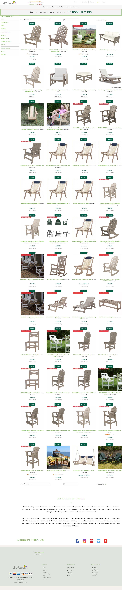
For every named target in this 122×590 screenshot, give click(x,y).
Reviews (68, 575)
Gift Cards (44, 570)
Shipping (44, 575)
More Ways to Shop (75, 6)
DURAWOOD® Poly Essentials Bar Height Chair (109, 430)
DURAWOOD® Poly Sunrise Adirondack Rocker (31, 279)
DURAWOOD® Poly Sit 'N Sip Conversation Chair (32, 165)
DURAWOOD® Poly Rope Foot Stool (107, 165)
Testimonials (69, 572)
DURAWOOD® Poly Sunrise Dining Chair (108, 354)
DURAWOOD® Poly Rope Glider (81, 203)
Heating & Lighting (95, 569)
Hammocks (45, 6)
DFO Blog (69, 569)
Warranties (45, 578)
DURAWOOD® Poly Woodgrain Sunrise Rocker (32, 317)
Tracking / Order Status (47, 577)
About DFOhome (70, 567)
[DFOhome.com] (10, 2)
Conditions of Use (26, 577)
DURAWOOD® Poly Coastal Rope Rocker (82, 279)
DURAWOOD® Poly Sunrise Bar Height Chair (32, 470)
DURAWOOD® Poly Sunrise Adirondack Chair (84, 49)
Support (91, 1)
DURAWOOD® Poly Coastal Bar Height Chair (57, 203)
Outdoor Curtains (95, 570)
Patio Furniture (53, 6)
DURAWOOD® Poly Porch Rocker (55, 279)
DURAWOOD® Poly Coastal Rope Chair (30, 203)
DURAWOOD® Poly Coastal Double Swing (83, 470)
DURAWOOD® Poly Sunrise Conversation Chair (109, 127)
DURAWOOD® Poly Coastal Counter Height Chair (58, 165)
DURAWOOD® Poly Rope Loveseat (81, 165)
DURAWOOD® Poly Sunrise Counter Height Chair (58, 430)
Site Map (20, 580)
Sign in (104, 1)
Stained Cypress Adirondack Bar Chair (56, 470)
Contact (85, 1)
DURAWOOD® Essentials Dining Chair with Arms (58, 392)
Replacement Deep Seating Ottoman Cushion (84, 90)
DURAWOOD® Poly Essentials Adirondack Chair (32, 49)
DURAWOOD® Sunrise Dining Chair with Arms (83, 392)
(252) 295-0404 (39, 552)
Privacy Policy (13, 577)
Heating (67, 6)
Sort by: (21, 19)
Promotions (45, 572)
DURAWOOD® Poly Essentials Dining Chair (83, 354)
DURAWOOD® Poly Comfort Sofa (107, 49)
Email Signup (45, 569)
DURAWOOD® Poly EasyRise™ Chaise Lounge (58, 317)
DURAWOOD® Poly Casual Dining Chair (30, 354)
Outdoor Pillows (61, 6)
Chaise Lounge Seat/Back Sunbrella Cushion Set (110, 90)
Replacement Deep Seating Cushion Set (56, 90)
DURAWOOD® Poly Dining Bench (107, 317)
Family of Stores (70, 570)
